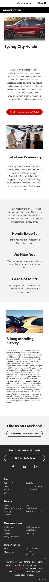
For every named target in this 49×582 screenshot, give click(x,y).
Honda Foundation (33, 527)
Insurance (29, 505)
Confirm (42, 579)
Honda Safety (31, 530)
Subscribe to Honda (26, 458)
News (6, 530)
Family (6, 490)
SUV (5, 493)
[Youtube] (24, 467)
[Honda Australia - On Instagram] (36, 467)
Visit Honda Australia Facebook (24, 434)
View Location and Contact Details (24, 112)
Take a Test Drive (32, 490)
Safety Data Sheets (11, 537)
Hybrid (6, 486)
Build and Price (10, 483)
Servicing (7, 511)
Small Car (29, 483)
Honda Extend (31, 508)
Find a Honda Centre (34, 486)
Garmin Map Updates (34, 511)
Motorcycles (9, 552)
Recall (6, 505)
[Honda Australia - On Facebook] (13, 467)
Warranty (7, 515)
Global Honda (31, 554)
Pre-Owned (30, 533)
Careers (7, 533)
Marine (7, 549)
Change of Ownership (12, 508)
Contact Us (8, 527)
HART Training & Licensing (32, 550)
